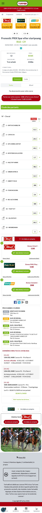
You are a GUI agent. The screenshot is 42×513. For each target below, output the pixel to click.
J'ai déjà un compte (30, 422)
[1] (9, 247)
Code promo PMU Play (33, 276)
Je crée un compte (11, 422)
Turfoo (11, 85)
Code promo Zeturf (34, 258)
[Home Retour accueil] (22, 3)
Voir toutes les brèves (21, 399)
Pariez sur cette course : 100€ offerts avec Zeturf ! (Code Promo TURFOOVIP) (21, 98)
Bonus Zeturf (6, 258)
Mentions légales (15, 462)
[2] (9, 265)
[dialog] (3, 510)
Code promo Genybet (33, 295)
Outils (26, 79)
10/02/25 (19, 14)
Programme (9, 14)
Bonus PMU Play (7, 276)
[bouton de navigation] (3, 3)
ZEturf (31, 85)
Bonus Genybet (7, 295)
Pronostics (17, 79)
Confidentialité (27, 462)
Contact (6, 462)
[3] (9, 283)
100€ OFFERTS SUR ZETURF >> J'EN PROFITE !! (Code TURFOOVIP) (21, 9)
